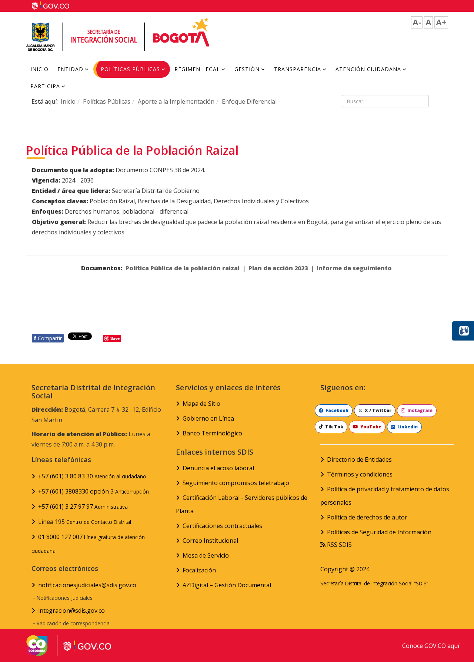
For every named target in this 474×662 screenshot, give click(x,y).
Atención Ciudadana (368, 69)
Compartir (48, 338)
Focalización (199, 570)
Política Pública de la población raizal (183, 268)
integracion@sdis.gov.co (71, 610)
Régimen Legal (197, 69)
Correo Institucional (210, 540)
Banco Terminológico (212, 433)
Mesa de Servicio (206, 555)
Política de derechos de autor (367, 517)
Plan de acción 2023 (278, 268)
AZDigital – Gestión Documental (227, 585)
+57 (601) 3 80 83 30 (92, 476)
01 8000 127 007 (88, 543)
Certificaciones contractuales (222, 526)
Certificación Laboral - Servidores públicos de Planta (241, 504)
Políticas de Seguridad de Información (379, 532)
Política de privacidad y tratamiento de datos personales (384, 495)
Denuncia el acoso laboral (218, 468)
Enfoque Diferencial (249, 101)
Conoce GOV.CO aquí (430, 646)
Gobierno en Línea (208, 418)
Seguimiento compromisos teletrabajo (236, 483)
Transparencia (297, 69)
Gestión (247, 69)
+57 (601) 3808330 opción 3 (93, 491)
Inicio (39, 69)
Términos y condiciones (360, 474)
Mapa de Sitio (201, 403)
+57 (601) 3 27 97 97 (83, 506)
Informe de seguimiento (354, 268)
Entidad (70, 69)
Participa (45, 86)
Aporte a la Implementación (176, 101)
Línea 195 (84, 522)
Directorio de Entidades (359, 459)
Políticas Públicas (130, 69)
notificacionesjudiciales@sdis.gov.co (87, 585)
